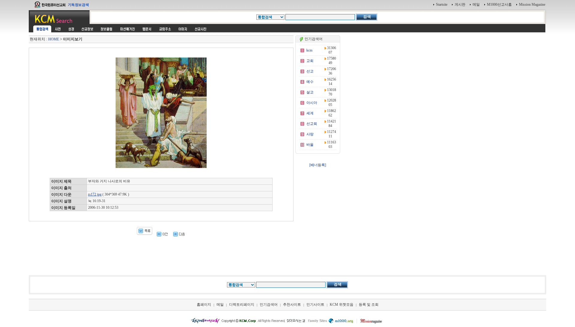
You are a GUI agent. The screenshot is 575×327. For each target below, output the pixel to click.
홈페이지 (204, 304)
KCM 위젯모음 (341, 304)
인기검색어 (269, 304)
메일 (476, 4)
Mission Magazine (532, 4)
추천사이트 (292, 304)
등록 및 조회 (369, 304)
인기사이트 (315, 304)
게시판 (460, 4)
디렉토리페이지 (241, 304)
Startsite (441, 4)
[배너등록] (317, 165)
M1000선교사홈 (499, 4)
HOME (53, 39)
